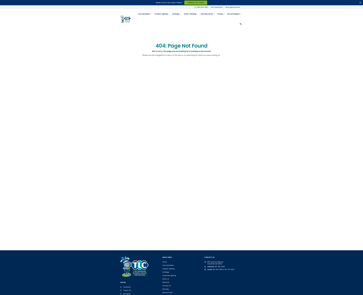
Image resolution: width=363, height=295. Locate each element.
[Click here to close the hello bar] (360, 2)
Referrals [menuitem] (165, 282)
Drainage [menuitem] (165, 272)
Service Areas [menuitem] (167, 293)
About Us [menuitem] (165, 279)
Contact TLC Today (195, 3)
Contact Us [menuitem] (166, 286)
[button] (241, 24)
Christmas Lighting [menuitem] (169, 276)
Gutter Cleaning (190, 14)
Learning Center (207, 14)
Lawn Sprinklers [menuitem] (168, 265)
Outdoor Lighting (161, 14)
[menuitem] (201, 7)
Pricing (220, 14)
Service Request (233, 14)
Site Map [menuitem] (165, 289)
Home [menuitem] (164, 262)
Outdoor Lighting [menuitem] (168, 269)
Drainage (175, 14)
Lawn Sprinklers (144, 14)
